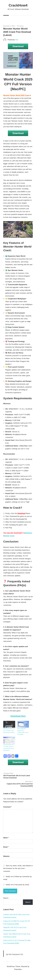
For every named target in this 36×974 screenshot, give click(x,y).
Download (21, 513)
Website (6, 856)
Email (6, 847)
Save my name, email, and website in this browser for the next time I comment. (18, 868)
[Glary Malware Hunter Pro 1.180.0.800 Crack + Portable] (23, 724)
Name (6, 838)
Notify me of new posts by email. (17, 885)
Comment (7, 807)
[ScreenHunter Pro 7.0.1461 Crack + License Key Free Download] (9, 740)
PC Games (20, 26)
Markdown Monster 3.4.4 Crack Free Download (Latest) (9, 730)
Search (5, 898)
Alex (16, 40)
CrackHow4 (18, 5)
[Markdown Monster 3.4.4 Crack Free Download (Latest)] (9, 724)
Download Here (18, 716)
